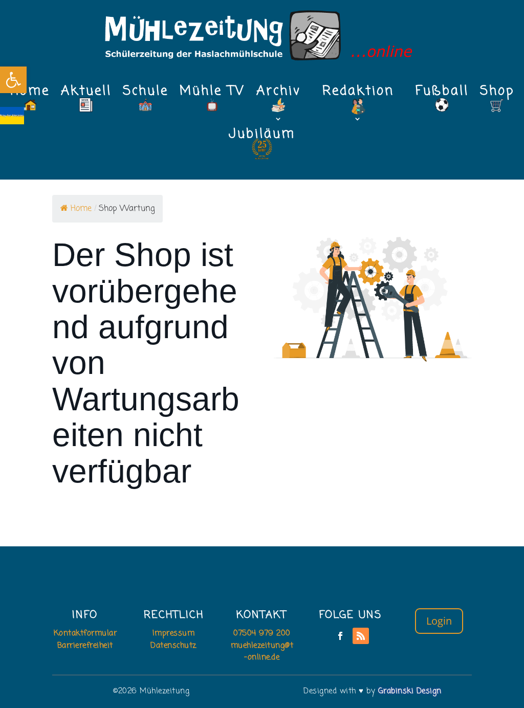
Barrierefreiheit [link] (85, 645)
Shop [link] (497, 94)
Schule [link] (145, 94)
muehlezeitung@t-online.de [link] (262, 651)
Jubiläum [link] (262, 137)
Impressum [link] (173, 633)
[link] (13, 80)
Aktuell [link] (86, 94)
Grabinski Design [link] (410, 691)
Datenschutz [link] (173, 645)
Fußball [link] (442, 94)
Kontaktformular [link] (85, 633)
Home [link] (30, 94)
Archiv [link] (278, 94)
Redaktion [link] (358, 94)
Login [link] (439, 621)
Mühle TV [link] (212, 94)
